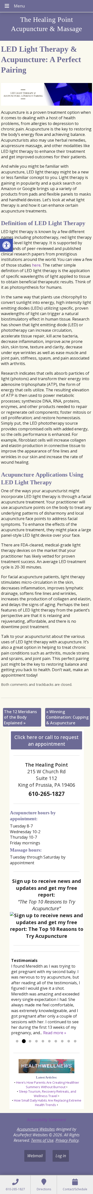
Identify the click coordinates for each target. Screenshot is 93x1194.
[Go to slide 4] (36, 1041)
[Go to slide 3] (30, 1041)
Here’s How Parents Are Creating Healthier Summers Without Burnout (47, 1084)
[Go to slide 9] (68, 1041)
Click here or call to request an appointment (46, 740)
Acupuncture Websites (36, 1129)
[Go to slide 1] (17, 1041)
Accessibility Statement (46, 1119)
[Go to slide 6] (49, 1041)
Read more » (54, 1032)
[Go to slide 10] (75, 1041)
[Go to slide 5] (42, 1041)
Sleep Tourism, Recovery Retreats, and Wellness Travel (47, 1093)
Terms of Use (42, 1140)
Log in (61, 1155)
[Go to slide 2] (23, 1041)
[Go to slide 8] (62, 1041)
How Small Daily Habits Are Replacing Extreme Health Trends (47, 1102)
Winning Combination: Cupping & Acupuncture (67, 717)
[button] (6, 245)
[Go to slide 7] (55, 1041)
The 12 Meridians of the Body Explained (20, 717)
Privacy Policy (67, 1140)
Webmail (35, 1155)
